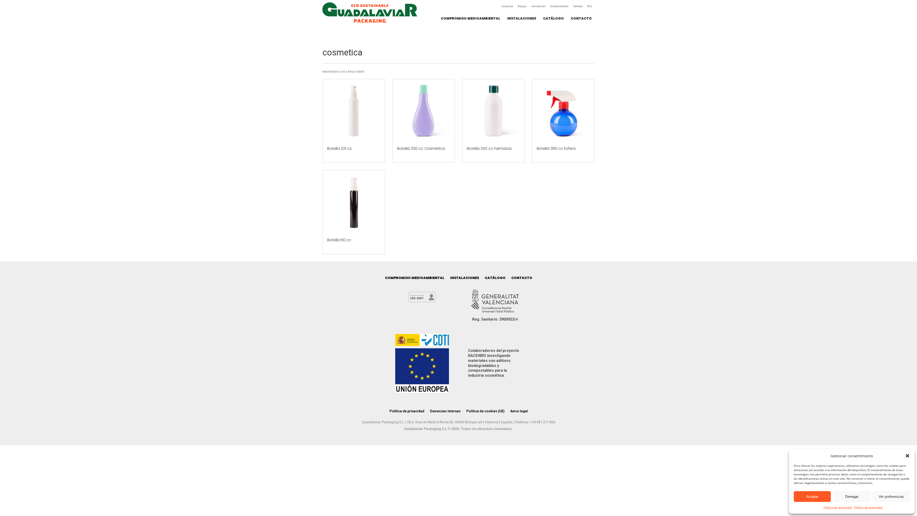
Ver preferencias (891, 496)
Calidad (577, 6)
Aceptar (812, 496)
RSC (589, 6)
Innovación (538, 6)
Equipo (522, 6)
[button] (907, 455)
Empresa (507, 6)
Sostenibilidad (559, 6)
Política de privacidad (838, 507)
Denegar (851, 496)
